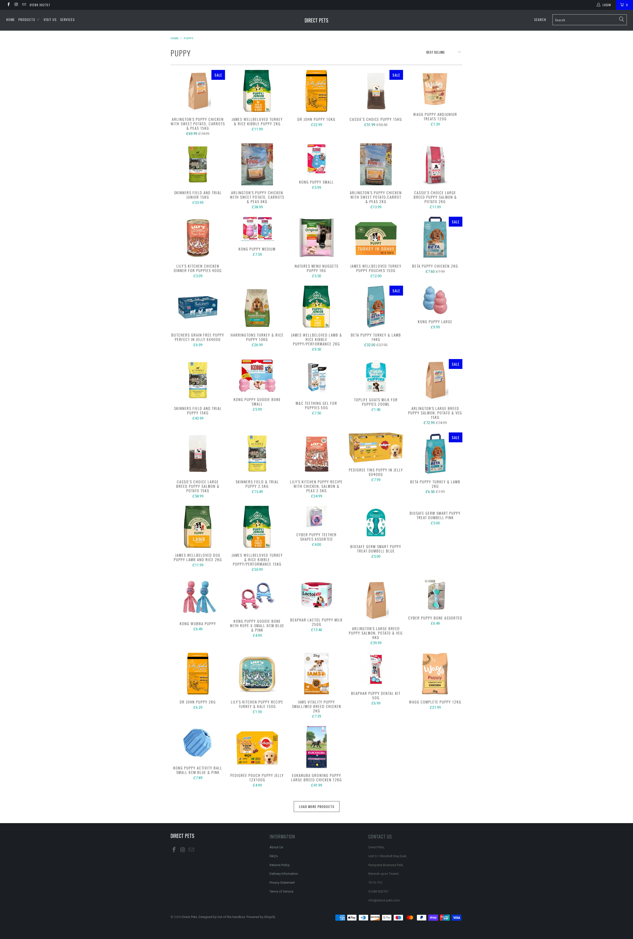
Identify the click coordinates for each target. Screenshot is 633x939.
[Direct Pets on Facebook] (8, 5)
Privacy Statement (282, 882)
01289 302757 (40, 5)
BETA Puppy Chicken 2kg (435, 238)
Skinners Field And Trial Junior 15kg (198, 164)
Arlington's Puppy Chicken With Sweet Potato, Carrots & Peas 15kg (198, 91)
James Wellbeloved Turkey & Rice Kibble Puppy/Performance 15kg (257, 527)
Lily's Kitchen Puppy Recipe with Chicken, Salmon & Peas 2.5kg (316, 453)
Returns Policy (280, 865)
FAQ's (274, 856)
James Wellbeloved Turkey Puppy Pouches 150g (376, 238)
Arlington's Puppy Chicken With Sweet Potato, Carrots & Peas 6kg (257, 164)
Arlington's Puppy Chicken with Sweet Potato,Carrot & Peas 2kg (376, 164)
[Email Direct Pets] (24, 5)
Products (27, 19)
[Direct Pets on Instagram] (16, 5)
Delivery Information (284, 873)
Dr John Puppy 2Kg (198, 674)
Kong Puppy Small (316, 159)
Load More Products (316, 806)
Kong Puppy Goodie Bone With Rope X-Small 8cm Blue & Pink (257, 596)
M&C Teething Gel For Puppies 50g (316, 377)
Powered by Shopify (261, 917)
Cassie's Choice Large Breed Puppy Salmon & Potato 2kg (435, 164)
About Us (276, 847)
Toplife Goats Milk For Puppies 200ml (376, 375)
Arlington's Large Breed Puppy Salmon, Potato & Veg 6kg (376, 600)
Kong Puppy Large (435, 300)
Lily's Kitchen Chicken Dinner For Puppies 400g (198, 238)
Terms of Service (281, 891)
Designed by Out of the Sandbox (222, 917)
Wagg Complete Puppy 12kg (435, 674)
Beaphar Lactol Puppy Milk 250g (316, 596)
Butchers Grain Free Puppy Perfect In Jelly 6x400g (198, 307)
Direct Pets (316, 20)
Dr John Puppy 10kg (316, 91)
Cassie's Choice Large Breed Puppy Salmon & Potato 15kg (198, 453)
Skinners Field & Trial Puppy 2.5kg (257, 453)
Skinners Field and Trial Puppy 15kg (198, 380)
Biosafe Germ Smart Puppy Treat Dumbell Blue (376, 522)
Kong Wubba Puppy (198, 597)
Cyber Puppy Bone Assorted (435, 595)
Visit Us (50, 19)
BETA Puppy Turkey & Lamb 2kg (435, 453)
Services (67, 19)
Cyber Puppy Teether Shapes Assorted (316, 516)
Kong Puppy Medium (257, 229)
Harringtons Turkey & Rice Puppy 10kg (257, 307)
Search (540, 19)
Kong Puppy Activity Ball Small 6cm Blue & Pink (198, 743)
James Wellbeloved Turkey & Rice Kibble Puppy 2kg (257, 91)
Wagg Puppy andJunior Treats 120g (435, 88)
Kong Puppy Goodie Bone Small (257, 375)
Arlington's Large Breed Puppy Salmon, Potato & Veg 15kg (435, 380)
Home (10, 19)
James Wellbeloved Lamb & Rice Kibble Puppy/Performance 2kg (316, 307)
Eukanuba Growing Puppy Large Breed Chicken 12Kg (316, 747)
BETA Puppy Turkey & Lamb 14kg (376, 307)
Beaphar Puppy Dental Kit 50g (376, 669)
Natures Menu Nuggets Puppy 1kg (316, 238)
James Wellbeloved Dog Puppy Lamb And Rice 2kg (198, 527)
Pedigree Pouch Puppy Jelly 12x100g (257, 747)
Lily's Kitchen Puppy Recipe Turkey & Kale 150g (257, 674)
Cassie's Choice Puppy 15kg (376, 91)
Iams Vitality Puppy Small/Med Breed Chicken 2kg (316, 674)
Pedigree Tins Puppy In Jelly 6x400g (376, 447)
